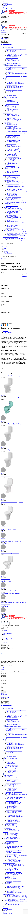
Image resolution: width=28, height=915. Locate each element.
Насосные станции (12, 190)
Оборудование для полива (14, 119)
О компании (6, 1)
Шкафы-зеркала (11, 179)
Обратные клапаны (12, 150)
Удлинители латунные (13, 157)
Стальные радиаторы (12, 211)
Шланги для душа (12, 51)
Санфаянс (7, 213)
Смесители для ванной (13, 221)
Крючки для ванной (12, 58)
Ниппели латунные (12, 149)
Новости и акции (7, 4)
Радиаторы (7, 207)
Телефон (3, 689)
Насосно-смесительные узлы (14, 148)
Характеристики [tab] (7, 332)
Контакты (5, 3)
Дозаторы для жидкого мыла (14, 55)
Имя (2, 687)
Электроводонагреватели (11, 237)
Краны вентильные (12, 142)
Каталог (5, 249)
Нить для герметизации (13, 93)
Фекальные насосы (12, 195)
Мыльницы (10, 59)
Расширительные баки (13, 104)
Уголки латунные (12, 155)
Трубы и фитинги (9, 230)
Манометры (10, 145)
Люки (6, 168)
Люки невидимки (12, 172)
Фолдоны (10, 110)
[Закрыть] (1, 686)
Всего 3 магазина (5, 38)
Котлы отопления (9, 164)
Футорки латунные (12, 159)
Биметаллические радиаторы (14, 209)
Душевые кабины (9, 123)
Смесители (7, 220)
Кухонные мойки (9, 180)
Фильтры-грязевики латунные (14, 158)
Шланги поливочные (12, 120)
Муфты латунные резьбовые (14, 146)
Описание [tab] (5, 331)
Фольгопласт (10, 162)
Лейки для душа (11, 50)
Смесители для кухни (13, 224)
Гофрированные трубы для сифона (15, 83)
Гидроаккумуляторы (12, 102)
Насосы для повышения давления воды (17, 191)
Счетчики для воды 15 (12, 204)
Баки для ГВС (10, 100)
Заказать (3, 692)
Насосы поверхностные (13, 198)
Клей (8, 92)
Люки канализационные (13, 169)
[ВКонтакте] (1, 325)
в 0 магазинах (24, 276)
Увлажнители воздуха (11, 97)
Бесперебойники (8, 111)
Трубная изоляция (12, 163)
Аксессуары (9, 47)
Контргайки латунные (12, 141)
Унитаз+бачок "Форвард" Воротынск (10, 553)
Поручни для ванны (12, 61)
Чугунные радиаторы (12, 212)
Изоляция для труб (9, 160)
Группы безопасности (12, 136)
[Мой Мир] (7, 325)
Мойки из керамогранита (14, 181)
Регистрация (4, 694)
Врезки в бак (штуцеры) (13, 135)
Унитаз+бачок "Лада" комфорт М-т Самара (11, 423)
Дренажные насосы (12, 193)
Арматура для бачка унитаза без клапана (17, 67)
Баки (6, 98)
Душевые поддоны (12, 126)
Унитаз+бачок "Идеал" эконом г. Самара (10, 375)
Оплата (5, 5)
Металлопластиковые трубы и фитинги (17, 233)
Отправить (3, 676)
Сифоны (9, 79)
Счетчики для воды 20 (12, 206)
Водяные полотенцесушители (15, 200)
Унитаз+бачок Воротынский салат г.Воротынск (12, 397)
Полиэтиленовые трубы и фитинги (16, 235)
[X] (3, 325)
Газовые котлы (11, 166)
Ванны (6, 105)
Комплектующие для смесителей (15, 222)
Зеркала (9, 176)
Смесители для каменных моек (15, 229)
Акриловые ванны (12, 109)
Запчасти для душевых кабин (14, 128)
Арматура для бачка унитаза (13, 65)
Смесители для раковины (14, 225)
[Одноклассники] (5, 325)
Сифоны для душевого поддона (15, 86)
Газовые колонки (9, 122)
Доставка (5, 7)
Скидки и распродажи (6, 44)
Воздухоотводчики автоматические (16, 133)
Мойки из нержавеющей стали (15, 182)
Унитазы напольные (8, 253)
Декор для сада (11, 118)
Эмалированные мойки (13, 184)
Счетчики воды (8, 203)
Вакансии (5, 639)
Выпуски (10, 81)
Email (2, 690)
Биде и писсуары (11, 215)
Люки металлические (13, 171)
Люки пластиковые (12, 173)
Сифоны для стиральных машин (15, 87)
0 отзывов (3, 395)
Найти (24, 33)
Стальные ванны (11, 106)
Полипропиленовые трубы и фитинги (17, 234)
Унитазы (10, 219)
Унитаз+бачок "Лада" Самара (8, 450)
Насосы (6, 185)
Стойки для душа (12, 226)
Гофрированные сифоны (13, 82)
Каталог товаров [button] (4, 42)
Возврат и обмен (7, 8)
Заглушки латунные (12, 137)
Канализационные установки (14, 189)
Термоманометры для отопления (15, 153)
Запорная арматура (9, 129)
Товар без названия (5, 476)
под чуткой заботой (2, 668)
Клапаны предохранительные (15, 138)
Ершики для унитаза (12, 56)
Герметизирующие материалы (14, 90)
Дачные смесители (12, 114)
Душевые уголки (11, 127)
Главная (5, 248)
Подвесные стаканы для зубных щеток (17, 54)
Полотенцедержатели (13, 60)
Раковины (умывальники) (14, 217)
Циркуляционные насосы (14, 197)
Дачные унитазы (11, 117)
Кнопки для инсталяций (13, 63)
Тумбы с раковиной (12, 177)
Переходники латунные (13, 151)
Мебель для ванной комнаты (12, 175)
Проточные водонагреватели (14, 240)
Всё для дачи (7, 113)
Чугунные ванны (11, 108)
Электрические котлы (13, 167)
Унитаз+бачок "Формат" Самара (8, 529)
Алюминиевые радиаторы (14, 208)
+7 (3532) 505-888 (5, 697)
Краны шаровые (11, 144)
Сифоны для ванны (12, 85)
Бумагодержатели (11, 52)
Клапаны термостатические (14, 140)
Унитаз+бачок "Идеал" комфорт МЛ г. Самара (12, 541)
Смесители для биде (12, 228)
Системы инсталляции (13, 216)
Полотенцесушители (9, 199)
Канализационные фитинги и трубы (16, 231)
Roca (26, 273)
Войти (2, 693)
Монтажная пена (11, 95)
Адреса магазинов (7, 640)
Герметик (10, 91)
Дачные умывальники (13, 115)
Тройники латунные (12, 154)
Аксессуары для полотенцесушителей (16, 49)
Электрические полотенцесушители (16, 202)
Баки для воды (11, 101)
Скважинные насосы (12, 194)
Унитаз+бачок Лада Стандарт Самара (10, 590)
